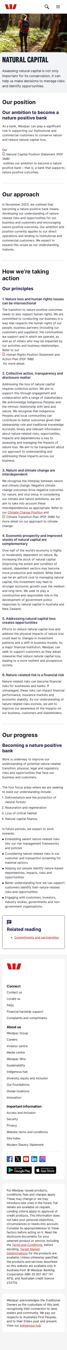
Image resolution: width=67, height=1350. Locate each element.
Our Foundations (18, 1084)
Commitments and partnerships (36, 937)
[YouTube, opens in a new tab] (26, 1159)
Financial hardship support (25, 1011)
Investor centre (17, 1046)
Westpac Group (17, 1033)
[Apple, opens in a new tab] (45, 1170)
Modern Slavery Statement (25, 1145)
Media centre (16, 1052)
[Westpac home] (10, 6)
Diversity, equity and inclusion (27, 1078)
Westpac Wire (16, 1059)
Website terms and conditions (27, 1132)
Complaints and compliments (27, 1018)
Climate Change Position (25, 512)
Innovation (14, 1097)
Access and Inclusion (21, 1113)
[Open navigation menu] (58, 6)
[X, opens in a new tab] (18, 1159)
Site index (13, 1138)
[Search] (46, 6)
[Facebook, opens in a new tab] (10, 1159)
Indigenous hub (17, 1072)
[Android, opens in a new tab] (19, 1170)
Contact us (14, 992)
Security (12, 1119)
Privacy (12, 1125)
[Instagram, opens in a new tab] (42, 1159)
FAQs (10, 1005)
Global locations (18, 1091)
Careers (12, 1039)
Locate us (13, 999)
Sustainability (16, 1065)
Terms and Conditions (27, 1245)
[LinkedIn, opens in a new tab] (34, 1159)
